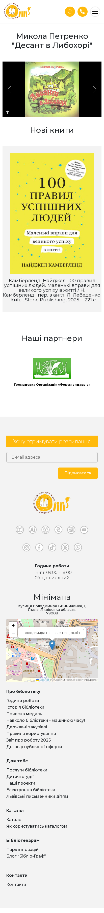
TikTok (52, 549)
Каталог (14, 819)
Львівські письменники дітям (37, 796)
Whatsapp (78, 549)
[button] (52, 645)
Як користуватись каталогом (36, 826)
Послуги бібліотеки (26, 770)
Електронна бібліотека (30, 789)
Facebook (39, 549)
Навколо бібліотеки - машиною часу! (45, 720)
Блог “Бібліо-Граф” (26, 856)
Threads (65, 549)
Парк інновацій (22, 849)
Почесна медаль (24, 713)
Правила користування (31, 733)
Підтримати (70, 11)
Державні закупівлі (26, 727)
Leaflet (44, 680)
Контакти (16, 884)
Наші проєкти (20, 783)
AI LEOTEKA (32, 531)
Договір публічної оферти (34, 746)
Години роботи (22, 700)
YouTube (84, 531)
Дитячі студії (20, 776)
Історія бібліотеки (25, 707)
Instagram (26, 549)
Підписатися (77, 473)
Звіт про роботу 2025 (28, 740)
